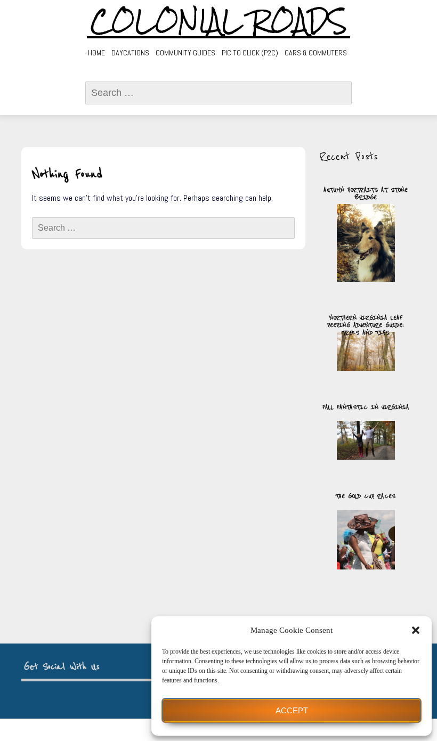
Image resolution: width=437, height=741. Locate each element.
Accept (292, 710)
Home (96, 53)
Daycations (130, 53)
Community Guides (185, 53)
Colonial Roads (219, 21)
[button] (415, 630)
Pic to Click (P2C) (250, 53)
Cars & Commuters (316, 53)
